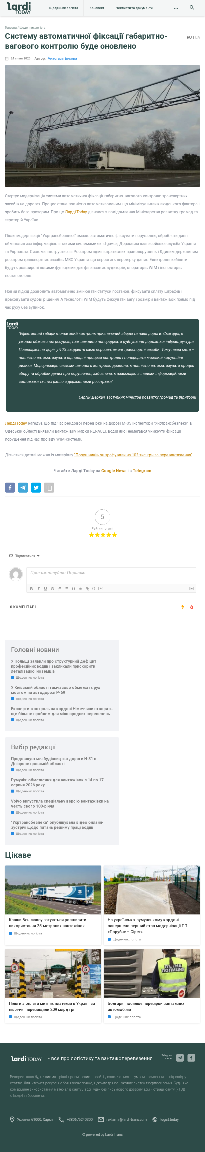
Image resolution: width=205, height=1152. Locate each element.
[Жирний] (31, 589)
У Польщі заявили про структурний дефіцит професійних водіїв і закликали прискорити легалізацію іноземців (53, 666)
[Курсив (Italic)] (38, 589)
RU (190, 37)
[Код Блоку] (80, 589)
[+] (101, 588)
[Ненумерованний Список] (66, 589)
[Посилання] (87, 589)
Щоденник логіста (63, 8)
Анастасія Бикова (62, 58)
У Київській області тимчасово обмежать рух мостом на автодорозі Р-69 (55, 690)
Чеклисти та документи (134, 8)
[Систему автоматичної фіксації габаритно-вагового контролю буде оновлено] (10, 488)
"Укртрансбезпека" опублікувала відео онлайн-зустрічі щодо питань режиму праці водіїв (57, 825)
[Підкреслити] (45, 589)
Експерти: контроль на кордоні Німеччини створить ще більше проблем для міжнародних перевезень (61, 711)
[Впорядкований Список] (59, 589)
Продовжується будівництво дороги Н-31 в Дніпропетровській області (53, 761)
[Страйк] (52, 589)
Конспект (97, 8)
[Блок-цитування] (73, 589)
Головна (11, 27)
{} (94, 588)
